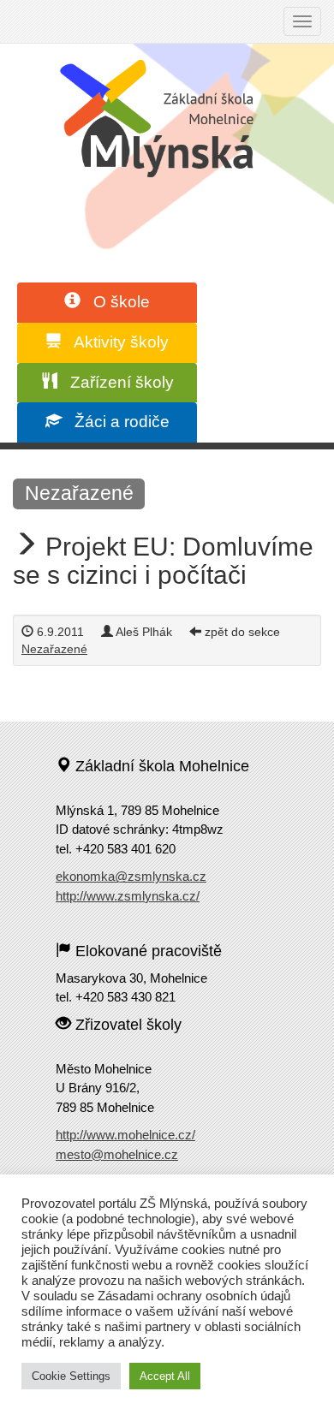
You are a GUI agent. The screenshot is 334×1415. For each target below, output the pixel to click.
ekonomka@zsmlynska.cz (131, 876)
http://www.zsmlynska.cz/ (128, 896)
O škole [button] (115, 302)
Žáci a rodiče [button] (116, 422)
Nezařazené (79, 492)
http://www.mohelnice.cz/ (125, 1134)
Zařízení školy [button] (115, 382)
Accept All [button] (165, 1376)
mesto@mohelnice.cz (117, 1154)
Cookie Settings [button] (71, 1376)
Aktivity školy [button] (115, 342)
